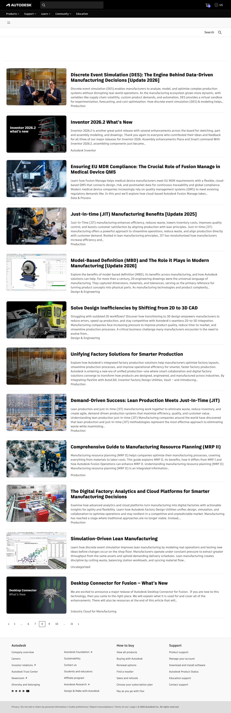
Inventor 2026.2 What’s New (101, 122)
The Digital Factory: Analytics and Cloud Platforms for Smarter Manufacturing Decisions (140, 494)
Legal (132, 706)
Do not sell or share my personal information (44, 706)
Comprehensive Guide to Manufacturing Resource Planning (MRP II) (146, 446)
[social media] (21, 691)
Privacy (15, 706)
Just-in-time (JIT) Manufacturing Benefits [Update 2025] (134, 214)
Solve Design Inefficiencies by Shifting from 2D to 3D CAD (134, 308)
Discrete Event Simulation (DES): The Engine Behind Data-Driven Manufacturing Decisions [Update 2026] (142, 77)
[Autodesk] (19, 5)
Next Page (78, 624)
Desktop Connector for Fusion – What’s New (119, 583)
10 (56, 624)
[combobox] (71, 5)
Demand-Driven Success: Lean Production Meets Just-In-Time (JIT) (145, 400)
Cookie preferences (78, 706)
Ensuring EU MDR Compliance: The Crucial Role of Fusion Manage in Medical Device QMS (145, 169)
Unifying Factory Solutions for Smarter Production (127, 354)
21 (72, 624)
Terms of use (121, 706)
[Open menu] (9, 23)
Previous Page (8, 624)
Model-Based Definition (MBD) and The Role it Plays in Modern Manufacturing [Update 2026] (140, 263)
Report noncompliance (101, 706)
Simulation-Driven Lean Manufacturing (114, 538)
